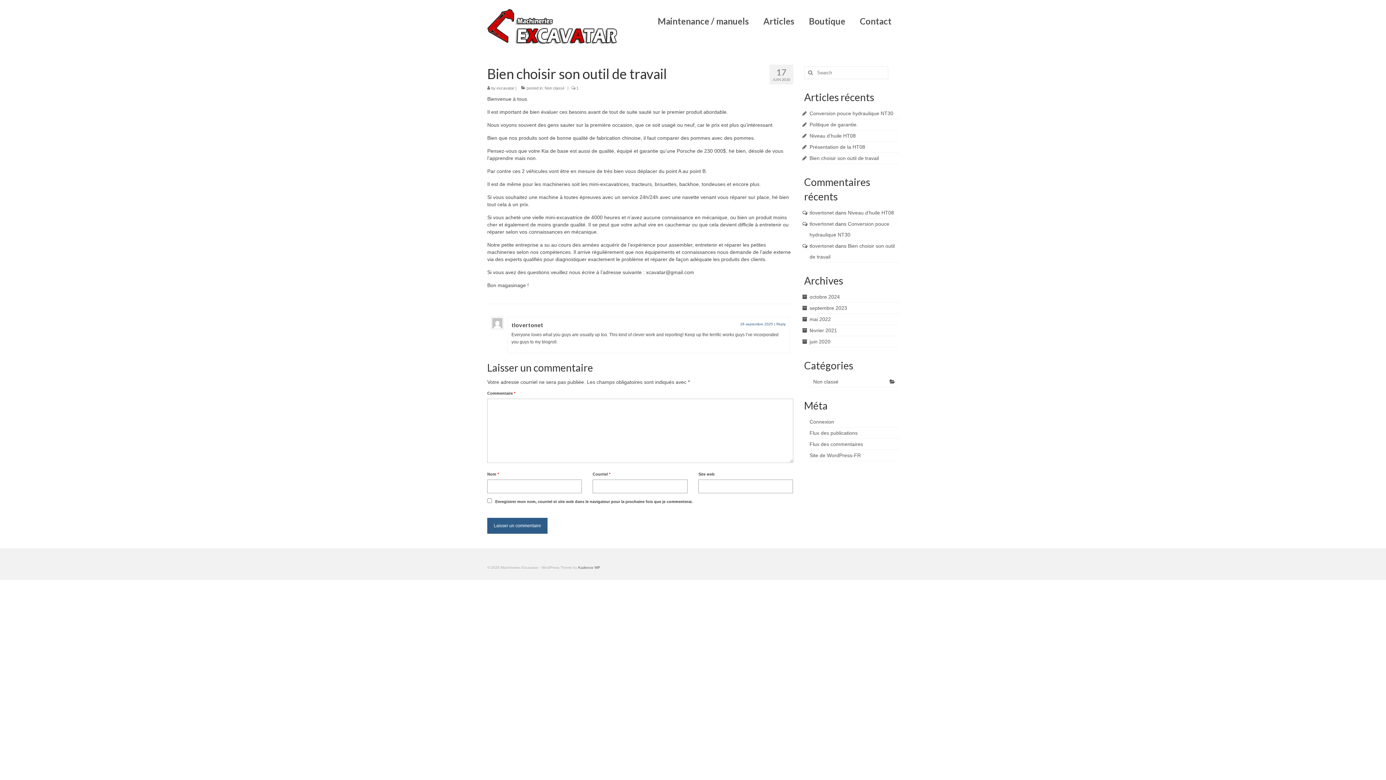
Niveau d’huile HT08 (833, 136)
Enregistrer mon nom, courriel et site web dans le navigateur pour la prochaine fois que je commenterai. (594, 501)
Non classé (555, 88)
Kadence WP (589, 567)
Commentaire (501, 393)
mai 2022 (820, 319)
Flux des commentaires (836, 444)
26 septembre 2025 (756, 324)
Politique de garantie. (834, 124)
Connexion (822, 422)
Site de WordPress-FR (835, 455)
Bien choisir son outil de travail (844, 158)
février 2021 (823, 330)
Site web (706, 474)
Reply (781, 324)
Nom (493, 474)
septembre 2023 (828, 308)
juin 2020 (820, 341)
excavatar (505, 88)
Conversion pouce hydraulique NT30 (851, 113)
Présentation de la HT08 (837, 147)
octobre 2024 (825, 297)
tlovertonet (527, 324)
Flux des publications (834, 433)
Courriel (601, 474)
